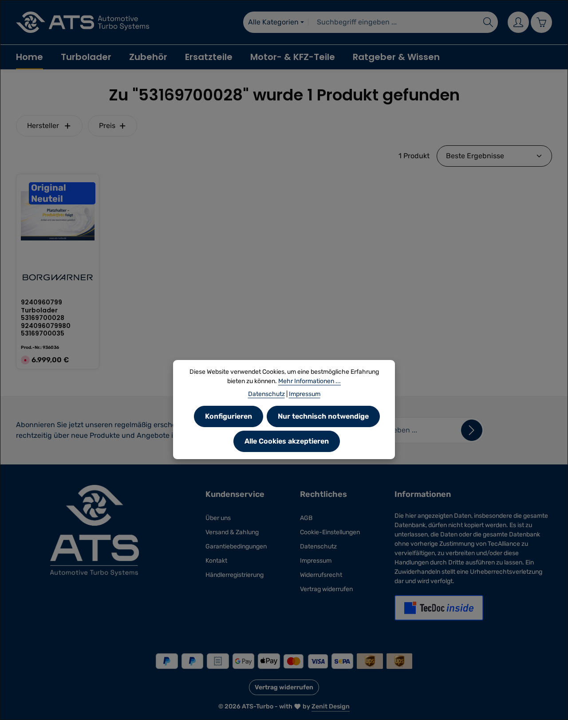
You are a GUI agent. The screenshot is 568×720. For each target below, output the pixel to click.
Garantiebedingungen (236, 546)
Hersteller (43, 125)
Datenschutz (318, 546)
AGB (306, 518)
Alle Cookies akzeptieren (287, 441)
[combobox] (393, 22)
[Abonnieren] (471, 430)
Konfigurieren (228, 416)
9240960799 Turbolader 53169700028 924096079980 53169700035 (46, 318)
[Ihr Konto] (518, 22)
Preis (107, 125)
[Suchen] (488, 22)
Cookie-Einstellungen (330, 532)
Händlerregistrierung (234, 575)
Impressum (315, 560)
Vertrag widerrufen (326, 589)
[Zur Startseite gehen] (82, 22)
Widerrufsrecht (321, 575)
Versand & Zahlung (232, 532)
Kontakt (216, 560)
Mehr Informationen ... (309, 381)
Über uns (218, 518)
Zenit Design (331, 706)
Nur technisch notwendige (323, 416)
